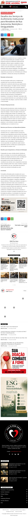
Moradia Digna (6, 9)
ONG (2, 496)
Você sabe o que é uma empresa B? (9, 326)
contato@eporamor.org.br (16, 451)
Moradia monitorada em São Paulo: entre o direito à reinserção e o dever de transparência (23, 266)
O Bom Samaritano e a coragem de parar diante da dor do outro (5, 280)
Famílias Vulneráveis (22, 263)
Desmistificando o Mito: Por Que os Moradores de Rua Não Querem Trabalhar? (7, 227)
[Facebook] (2, 34)
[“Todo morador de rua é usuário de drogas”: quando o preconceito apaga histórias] (14, 275)
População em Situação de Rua (6, 13)
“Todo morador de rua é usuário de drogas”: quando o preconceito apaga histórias (14, 280)
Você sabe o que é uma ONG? (21, 225)
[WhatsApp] (12, 34)
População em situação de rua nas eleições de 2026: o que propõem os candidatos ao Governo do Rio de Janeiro (4, 267)
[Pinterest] (8, 34)
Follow (25, 290)
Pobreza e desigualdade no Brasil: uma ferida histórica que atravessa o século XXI (23, 281)
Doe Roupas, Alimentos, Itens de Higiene (17, 509)
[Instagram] (14, 251)
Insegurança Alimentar (5, 498)
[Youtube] (18, 454)
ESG (2, 502)
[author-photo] (14, 236)
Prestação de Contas (10, 511)
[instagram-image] (5, 298)
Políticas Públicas (11, 12)
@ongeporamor (10, 289)
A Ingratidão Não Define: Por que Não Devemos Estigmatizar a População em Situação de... (12, 343)
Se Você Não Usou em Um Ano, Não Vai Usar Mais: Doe (14, 337)
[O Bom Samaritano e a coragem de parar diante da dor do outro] (5, 275)
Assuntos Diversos (4, 277)
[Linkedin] (15, 454)
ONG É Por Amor (5, 29)
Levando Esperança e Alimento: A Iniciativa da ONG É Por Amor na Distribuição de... (13, 332)
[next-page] (15, 285)
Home (2, 9)
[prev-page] (13, 285)
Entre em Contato (18, 511)
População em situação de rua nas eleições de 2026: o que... (17, 464)
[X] (5, 34)
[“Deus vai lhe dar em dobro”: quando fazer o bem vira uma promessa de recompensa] (4, 479)
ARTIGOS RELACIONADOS (14, 255)
